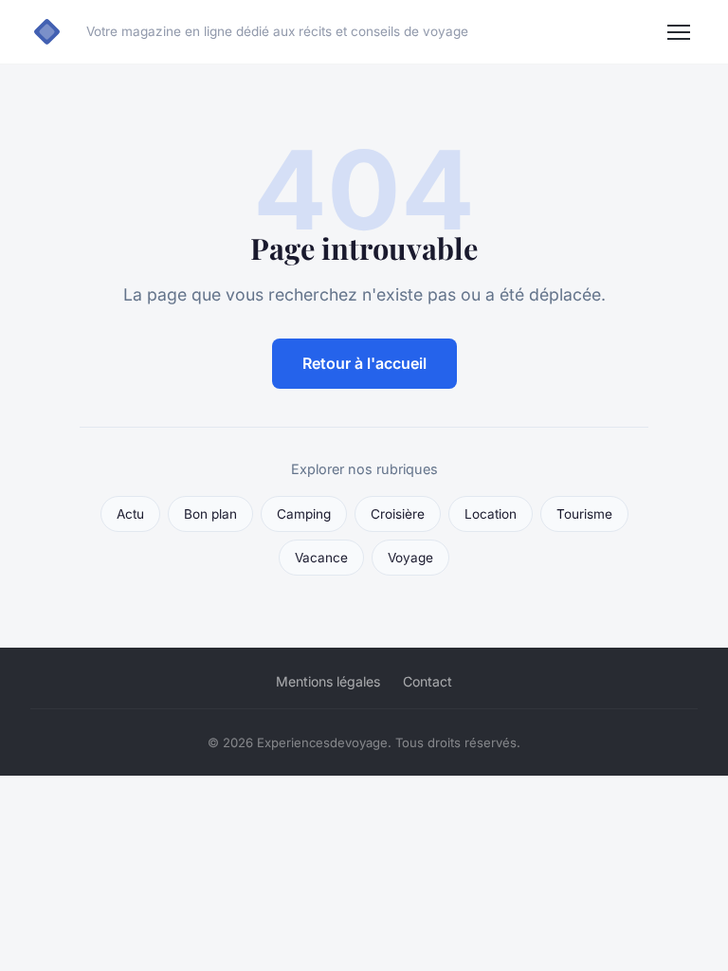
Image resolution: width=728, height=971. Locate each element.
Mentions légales (328, 681)
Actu (130, 514)
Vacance (321, 557)
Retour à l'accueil (364, 363)
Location (490, 514)
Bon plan (210, 514)
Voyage (410, 557)
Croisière (398, 514)
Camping (304, 514)
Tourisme (584, 514)
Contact (427, 681)
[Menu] (679, 32)
